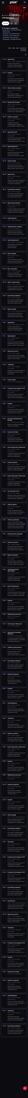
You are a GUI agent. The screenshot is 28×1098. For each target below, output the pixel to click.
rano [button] (17, 48)
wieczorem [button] (23, 48)
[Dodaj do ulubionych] (11, 23)
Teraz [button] (13, 48)
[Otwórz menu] (3, 2)
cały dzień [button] (23, 49)
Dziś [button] (9, 48)
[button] (26, 54)
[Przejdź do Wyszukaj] (24, 2)
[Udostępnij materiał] (15, 23)
